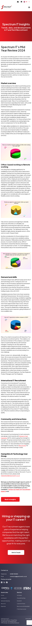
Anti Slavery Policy (12, 621)
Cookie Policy (4, 621)
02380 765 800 (14, 574)
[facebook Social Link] (7, 582)
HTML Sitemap (4, 622)
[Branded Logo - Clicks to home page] (6, 7)
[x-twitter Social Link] (4, 582)
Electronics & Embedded (23, 606)
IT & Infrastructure (21, 609)
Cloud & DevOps (21, 598)
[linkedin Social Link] (1, 582)
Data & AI (19, 601)
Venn (30, 618)
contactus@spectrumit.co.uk (18, 576)
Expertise (3, 606)
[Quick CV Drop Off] (18, 2)
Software (19, 595)
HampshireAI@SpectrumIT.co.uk (10, 475)
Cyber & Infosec (21, 603)
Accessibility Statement (13, 622)
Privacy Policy (14, 620)
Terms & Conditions (5, 620)
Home (2, 595)
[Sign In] (21, 2)
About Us (3, 603)
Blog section (22, 445)
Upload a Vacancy (5, 601)
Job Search (4, 598)
